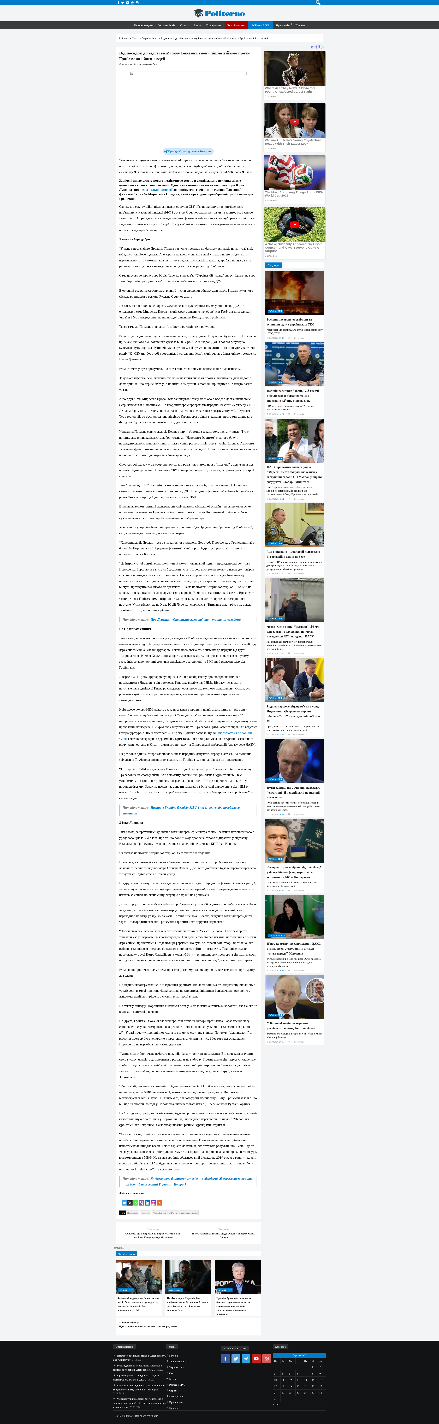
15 (313, 1380)
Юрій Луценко (160, 1212)
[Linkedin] (147, 1200)
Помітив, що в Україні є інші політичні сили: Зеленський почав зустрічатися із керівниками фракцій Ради (187, 1304)
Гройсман (145, 1212)
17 (275, 1386)
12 (290, 1380)
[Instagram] (153, 1200)
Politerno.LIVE (261, 25)
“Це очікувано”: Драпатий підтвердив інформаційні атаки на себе (293, 554)
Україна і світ (166, 25)
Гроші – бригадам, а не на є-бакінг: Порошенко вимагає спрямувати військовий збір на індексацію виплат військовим (233, 1306)
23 (320, 1386)
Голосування (214, 25)
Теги (122, 1212)
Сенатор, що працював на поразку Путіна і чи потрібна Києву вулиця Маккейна (153, 1235)
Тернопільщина (143, 25)
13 (298, 1380)
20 (298, 1386)
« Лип (276, 1404)
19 (290, 1386)
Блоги (197, 25)
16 (320, 1380)
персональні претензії (156, 189)
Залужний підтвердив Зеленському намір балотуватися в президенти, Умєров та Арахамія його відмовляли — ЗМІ (138, 1304)
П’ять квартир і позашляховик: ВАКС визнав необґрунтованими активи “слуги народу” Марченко (294, 948)
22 (313, 1386)
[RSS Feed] (159, 1200)
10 (275, 1380)
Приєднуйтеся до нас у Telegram (190, 151)
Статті (184, 25)
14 (305, 1380)
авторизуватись (169, 1326)
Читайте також (126, 1254)
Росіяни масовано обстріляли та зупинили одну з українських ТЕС (290, 322)
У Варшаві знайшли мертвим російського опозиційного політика (291, 1025)
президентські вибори (187, 1212)
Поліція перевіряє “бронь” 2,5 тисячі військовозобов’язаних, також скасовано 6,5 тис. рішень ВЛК (293, 395)
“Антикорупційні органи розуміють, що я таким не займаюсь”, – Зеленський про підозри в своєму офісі (139, 1403)
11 (283, 1380)
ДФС (171, 1212)
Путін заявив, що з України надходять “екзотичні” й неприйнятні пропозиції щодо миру (293, 792)
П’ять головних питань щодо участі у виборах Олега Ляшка (223, 1235)
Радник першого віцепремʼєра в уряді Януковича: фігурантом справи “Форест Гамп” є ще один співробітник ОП (294, 713)
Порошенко (132, 1212)
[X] (130, 1200)
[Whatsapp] (135, 1200)
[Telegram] (124, 1200)
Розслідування (236, 25)
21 (305, 1386)
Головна (173, 1355)
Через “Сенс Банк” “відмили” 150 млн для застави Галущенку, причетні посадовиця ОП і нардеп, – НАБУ (293, 631)
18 (283, 1386)
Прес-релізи (283, 25)
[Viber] (141, 1200)
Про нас (300, 25)
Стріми (173, 1390)
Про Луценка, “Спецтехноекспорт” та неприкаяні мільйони (196, 619)
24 (275, 1392)
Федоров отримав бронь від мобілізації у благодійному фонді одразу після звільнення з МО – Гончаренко (294, 872)
